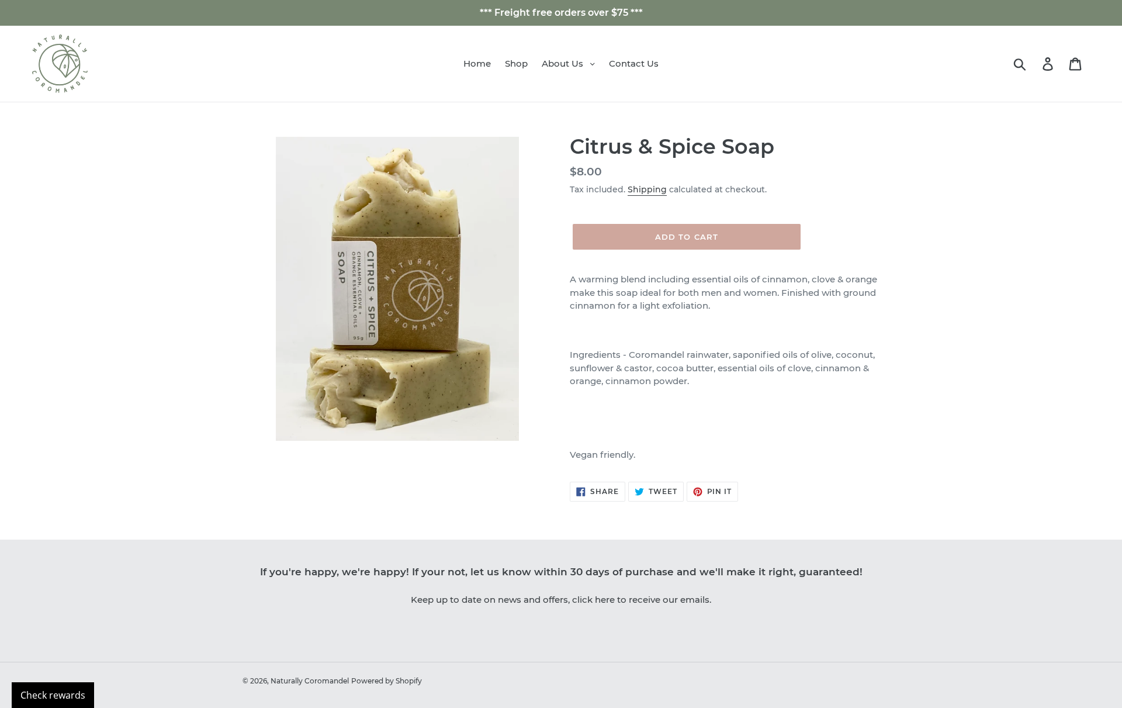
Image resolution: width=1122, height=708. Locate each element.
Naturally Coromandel (310, 680)
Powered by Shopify (386, 680)
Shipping (647, 189)
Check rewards (52, 695)
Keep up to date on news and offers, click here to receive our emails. (561, 599)
